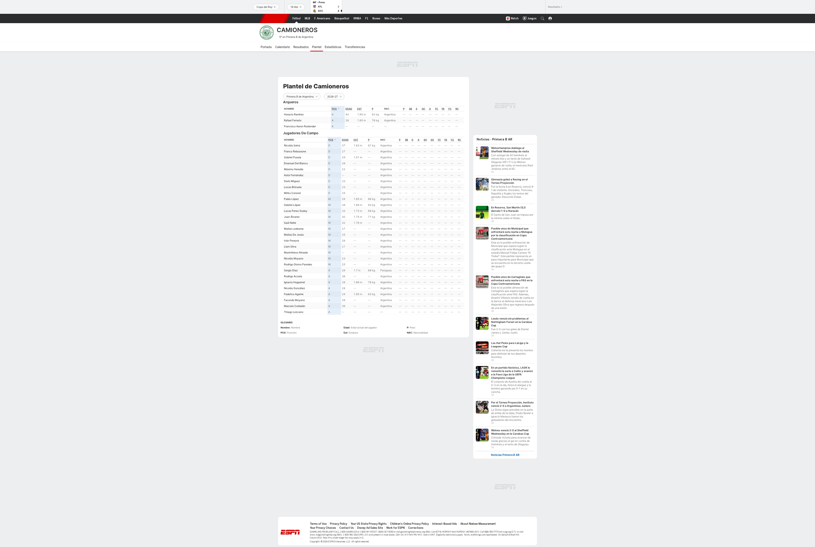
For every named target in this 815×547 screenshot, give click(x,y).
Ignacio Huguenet (294, 282)
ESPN (275, 18)
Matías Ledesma (294, 228)
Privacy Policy (338, 521)
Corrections (415, 525)
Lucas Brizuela (293, 187)
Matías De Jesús (294, 234)
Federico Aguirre (294, 294)
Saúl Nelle (290, 222)
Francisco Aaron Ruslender (300, 126)
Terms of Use (318, 521)
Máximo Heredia (293, 169)
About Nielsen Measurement (478, 521)
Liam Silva (290, 246)
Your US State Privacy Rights (369, 521)
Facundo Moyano (294, 300)
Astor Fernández (294, 175)
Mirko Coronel (292, 193)
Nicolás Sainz (292, 145)
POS (334, 108)
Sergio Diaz (291, 270)
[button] (542, 18)
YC (449, 108)
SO (432, 139)
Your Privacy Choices (323, 525)
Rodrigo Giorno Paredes (298, 264)
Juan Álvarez (292, 216)
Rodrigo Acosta (293, 276)
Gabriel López (292, 204)
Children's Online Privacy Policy (409, 521)
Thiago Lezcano (293, 312)
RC (457, 108)
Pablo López (291, 199)
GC (423, 108)
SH (425, 139)
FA (443, 108)
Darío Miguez (292, 181)
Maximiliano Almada (296, 252)
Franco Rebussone (295, 151)
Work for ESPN (395, 525)
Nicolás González (294, 288)
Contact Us (346, 525)
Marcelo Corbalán (294, 306)
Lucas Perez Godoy (295, 210)
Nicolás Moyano (293, 258)
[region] (373, 117)
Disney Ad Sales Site (370, 525)
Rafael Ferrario (292, 120)
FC (436, 108)
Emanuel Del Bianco (296, 163)
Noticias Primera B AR (505, 452)
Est (359, 108)
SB (410, 108)
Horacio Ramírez (294, 114)
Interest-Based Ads (444, 521)
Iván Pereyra (291, 240)
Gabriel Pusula (292, 157)
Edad (349, 108)
